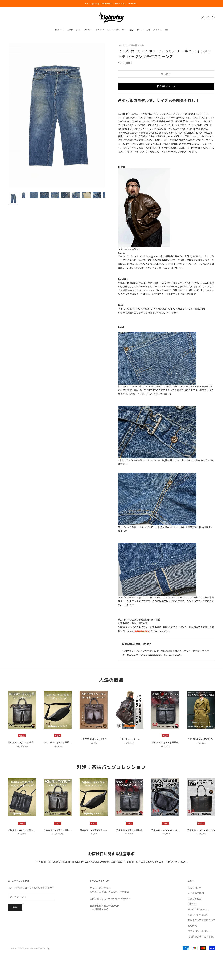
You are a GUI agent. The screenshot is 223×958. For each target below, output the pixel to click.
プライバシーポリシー (199, 931)
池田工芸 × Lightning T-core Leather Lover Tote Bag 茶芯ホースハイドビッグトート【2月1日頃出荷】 (201, 829)
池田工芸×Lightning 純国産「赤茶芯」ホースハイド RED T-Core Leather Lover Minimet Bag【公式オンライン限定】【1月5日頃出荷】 (165, 742)
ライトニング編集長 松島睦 (131, 45)
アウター (88, 29)
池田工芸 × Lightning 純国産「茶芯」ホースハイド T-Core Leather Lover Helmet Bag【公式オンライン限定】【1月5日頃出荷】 (22, 829)
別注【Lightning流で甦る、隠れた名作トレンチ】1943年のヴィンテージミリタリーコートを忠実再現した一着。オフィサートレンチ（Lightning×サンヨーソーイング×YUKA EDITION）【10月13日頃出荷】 (201, 739)
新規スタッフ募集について (201, 920)
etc (166, 29)
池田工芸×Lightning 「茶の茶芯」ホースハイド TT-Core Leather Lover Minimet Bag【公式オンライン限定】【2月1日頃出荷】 (93, 739)
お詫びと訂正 (194, 898)
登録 (15, 907)
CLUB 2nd (192, 904)
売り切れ (166, 74)
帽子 (132, 29)
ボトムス (100, 29)
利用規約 (192, 925)
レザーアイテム (154, 29)
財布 (78, 29)
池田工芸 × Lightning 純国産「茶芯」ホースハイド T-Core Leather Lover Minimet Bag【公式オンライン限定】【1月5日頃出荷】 (22, 742)
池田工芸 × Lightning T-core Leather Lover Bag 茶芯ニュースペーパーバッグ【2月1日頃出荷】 (165, 829)
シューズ (59, 29)
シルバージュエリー (117, 29)
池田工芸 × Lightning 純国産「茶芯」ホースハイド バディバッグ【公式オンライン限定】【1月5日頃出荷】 (57, 742)
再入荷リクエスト (166, 86)
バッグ (70, 29)
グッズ (140, 29)
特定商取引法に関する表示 (201, 936)
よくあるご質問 (196, 893)
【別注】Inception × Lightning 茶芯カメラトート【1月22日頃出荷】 (129, 739)
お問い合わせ (194, 887)
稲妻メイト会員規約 (198, 914)
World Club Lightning (198, 909)
